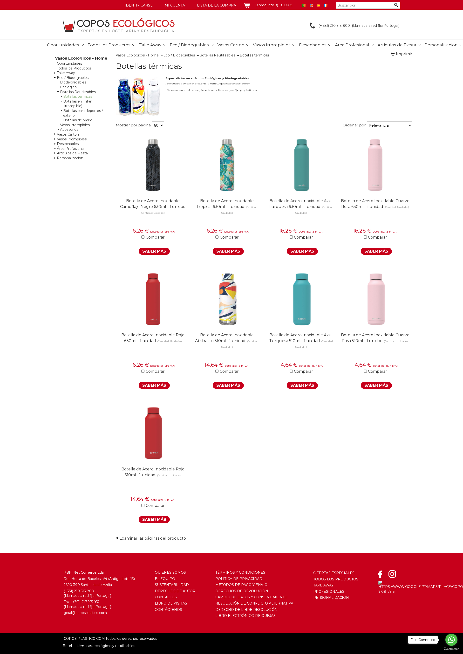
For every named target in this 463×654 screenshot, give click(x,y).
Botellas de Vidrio (77, 120)
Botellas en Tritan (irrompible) (77, 103)
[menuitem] (64, 44)
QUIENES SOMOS (170, 572)
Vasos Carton (231, 44)
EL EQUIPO (165, 579)
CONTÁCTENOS (168, 609)
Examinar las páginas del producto (152, 538)
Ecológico (68, 87)
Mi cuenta (175, 5)
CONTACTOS (166, 597)
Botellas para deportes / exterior (83, 113)
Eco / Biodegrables (189, 44)
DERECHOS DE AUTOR (175, 591)
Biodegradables (73, 82)
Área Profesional (352, 44)
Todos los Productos (109, 44)
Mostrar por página (133, 125)
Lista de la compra (216, 5)
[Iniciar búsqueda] (396, 5)
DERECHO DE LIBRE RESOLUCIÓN (246, 609)
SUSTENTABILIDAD (172, 585)
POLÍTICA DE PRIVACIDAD (238, 579)
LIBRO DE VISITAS (171, 603)
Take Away (150, 44)
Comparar (155, 237)
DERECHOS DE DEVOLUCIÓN (241, 591)
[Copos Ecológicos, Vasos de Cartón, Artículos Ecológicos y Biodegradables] (119, 25)
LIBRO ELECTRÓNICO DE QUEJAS (245, 615)
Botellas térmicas (77, 96)
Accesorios (69, 129)
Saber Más (154, 251)
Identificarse (139, 5)
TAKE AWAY (323, 585)
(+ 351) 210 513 (330, 25)
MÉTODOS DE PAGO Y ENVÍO (241, 585)
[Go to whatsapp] (451, 640)
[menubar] (238, 44)
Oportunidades (63, 44)
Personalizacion (441, 44)
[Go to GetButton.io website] (451, 649)
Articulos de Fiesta (397, 44)
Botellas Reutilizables (78, 92)
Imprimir (404, 54)
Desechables (313, 44)
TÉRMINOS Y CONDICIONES (240, 572)
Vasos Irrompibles (272, 44)
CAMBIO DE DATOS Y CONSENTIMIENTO (251, 597)
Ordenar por (354, 125)
